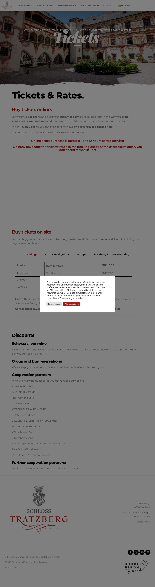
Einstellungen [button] (54, 304)
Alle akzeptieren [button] (72, 304)
